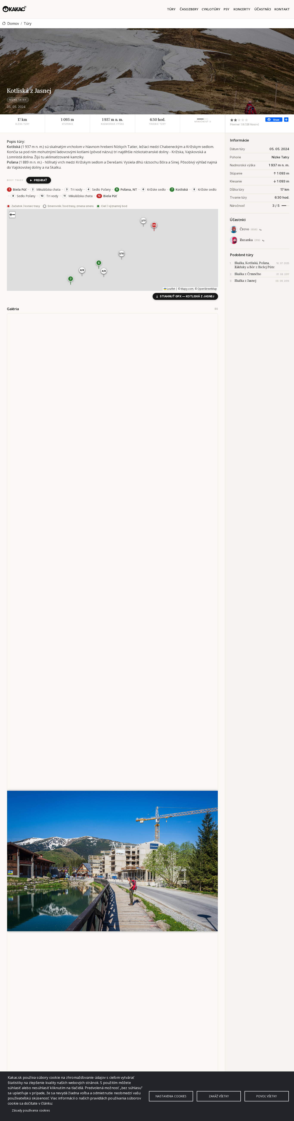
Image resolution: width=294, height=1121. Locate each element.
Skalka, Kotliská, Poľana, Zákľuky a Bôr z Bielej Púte (255, 265)
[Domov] (14, 9)
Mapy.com (187, 289)
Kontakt (282, 9)
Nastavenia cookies (171, 1096)
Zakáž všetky (219, 1096)
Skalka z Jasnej (245, 281)
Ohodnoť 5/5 (246, 119)
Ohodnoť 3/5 (239, 119)
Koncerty (242, 9)
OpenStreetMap (207, 289)
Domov (13, 23)
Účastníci (262, 9)
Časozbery (189, 9)
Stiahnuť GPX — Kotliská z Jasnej (185, 296)
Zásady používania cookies (31, 1110)
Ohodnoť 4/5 (243, 119)
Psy (226, 9)
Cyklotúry (211, 9)
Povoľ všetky (266, 1096)
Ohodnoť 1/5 (232, 119)
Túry (171, 9)
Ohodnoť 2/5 (235, 119)
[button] (99, 264)
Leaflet (170, 289)
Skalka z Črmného (248, 274)
